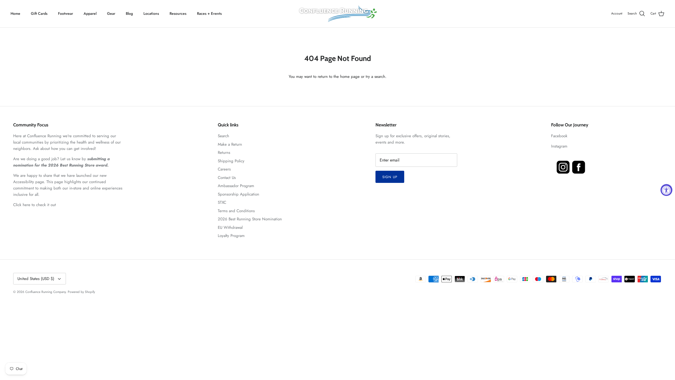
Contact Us (227, 177)
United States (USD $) (35, 279)
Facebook (559, 136)
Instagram (559, 146)
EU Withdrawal (230, 227)
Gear (111, 13)
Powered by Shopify (81, 291)
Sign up (389, 176)
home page (350, 76)
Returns (224, 152)
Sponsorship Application (238, 194)
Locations (151, 13)
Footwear (65, 13)
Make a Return (230, 144)
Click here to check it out (34, 205)
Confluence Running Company (45, 291)
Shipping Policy (231, 161)
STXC (222, 202)
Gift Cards (39, 13)
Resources (178, 13)
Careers (224, 169)
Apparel (90, 13)
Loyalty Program (231, 236)
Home (15, 13)
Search (223, 136)
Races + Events (209, 13)
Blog (129, 13)
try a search (375, 76)
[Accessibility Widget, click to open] (666, 190)
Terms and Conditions (236, 211)
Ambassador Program (236, 186)
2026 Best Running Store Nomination (250, 219)
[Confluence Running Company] (337, 13)
